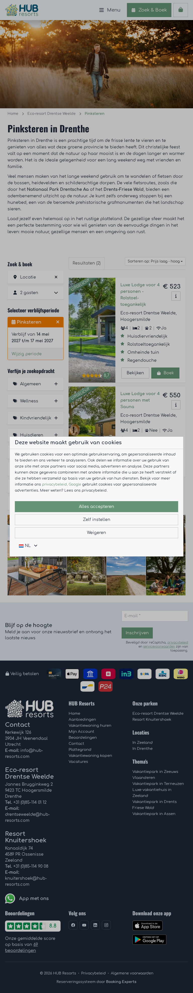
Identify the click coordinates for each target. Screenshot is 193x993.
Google (75, 484)
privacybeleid (54, 484)
